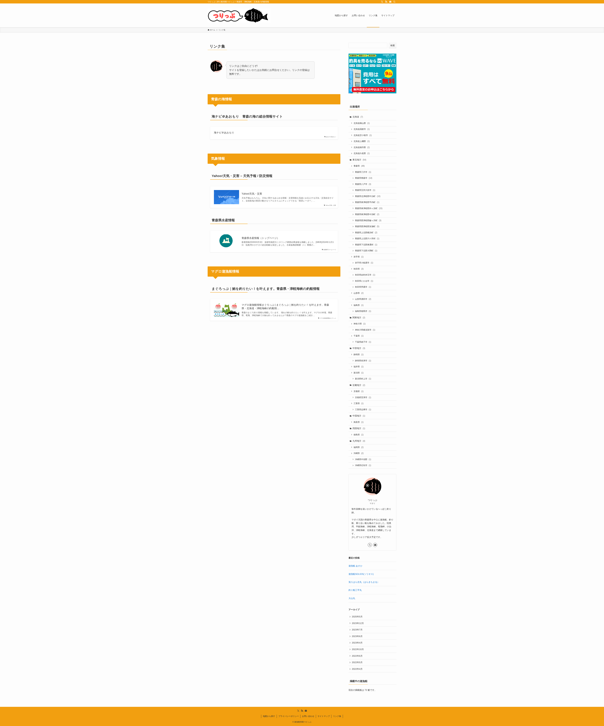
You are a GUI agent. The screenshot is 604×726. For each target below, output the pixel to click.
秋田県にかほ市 (364, 281)
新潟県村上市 (363, 379)
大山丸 (352, 598)
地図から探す (269, 716)
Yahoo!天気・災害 (252, 193)
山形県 (359, 293)
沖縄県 (359, 453)
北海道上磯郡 (362, 141)
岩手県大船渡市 (364, 263)
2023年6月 (357, 636)
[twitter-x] (382, 1)
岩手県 (359, 257)
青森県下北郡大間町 (366, 250)
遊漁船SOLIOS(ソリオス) (361, 574)
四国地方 (358, 428)
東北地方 (359, 159)
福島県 (359, 305)
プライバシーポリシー (288, 716)
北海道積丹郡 (362, 147)
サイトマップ (324, 716)
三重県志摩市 (363, 409)
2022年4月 (357, 669)
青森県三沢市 (363, 172)
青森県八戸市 (363, 184)
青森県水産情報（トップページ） (260, 238)
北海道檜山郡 (362, 123)
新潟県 (359, 373)
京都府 (359, 391)
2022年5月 (357, 662)
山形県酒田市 (363, 299)
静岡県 (359, 354)
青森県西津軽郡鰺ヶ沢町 (368, 220)
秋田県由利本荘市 (365, 275)
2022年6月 (357, 656)
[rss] (386, 1)
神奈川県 (360, 324)
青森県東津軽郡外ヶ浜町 (368, 208)
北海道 (357, 117)
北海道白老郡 (362, 153)
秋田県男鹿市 (363, 287)
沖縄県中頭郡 (363, 459)
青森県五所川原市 (365, 190)
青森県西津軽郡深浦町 (367, 226)
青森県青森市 (363, 178)
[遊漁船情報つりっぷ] (239, 15)
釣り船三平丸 (355, 590)
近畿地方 (358, 385)
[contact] (390, 1)
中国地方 (358, 415)
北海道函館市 (362, 129)
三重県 (359, 403)
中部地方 (358, 348)
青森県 (359, 166)
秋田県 (359, 269)
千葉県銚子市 (363, 342)
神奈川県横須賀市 (365, 330)
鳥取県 (359, 422)
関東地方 (358, 317)
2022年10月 (358, 649)
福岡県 (359, 447)
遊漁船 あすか (355, 566)
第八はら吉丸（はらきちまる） (364, 582)
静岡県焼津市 (363, 360)
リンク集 (337, 716)
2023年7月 (357, 629)
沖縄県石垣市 (363, 465)
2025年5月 (357, 616)
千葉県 (359, 336)
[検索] (394, 1)
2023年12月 (358, 623)
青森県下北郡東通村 (366, 244)
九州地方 (358, 441)
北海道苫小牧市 (363, 135)
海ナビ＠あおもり (224, 132)
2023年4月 (357, 642)
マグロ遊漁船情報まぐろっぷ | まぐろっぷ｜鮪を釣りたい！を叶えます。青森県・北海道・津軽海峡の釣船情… (285, 307)
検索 (392, 45)
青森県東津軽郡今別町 (367, 214)
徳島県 (359, 434)
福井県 (359, 366)
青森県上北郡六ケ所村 (367, 238)
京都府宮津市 (363, 397)
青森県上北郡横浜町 (366, 232)
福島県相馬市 (363, 311)
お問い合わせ (308, 716)
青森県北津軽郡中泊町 (367, 196)
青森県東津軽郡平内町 (367, 202)
